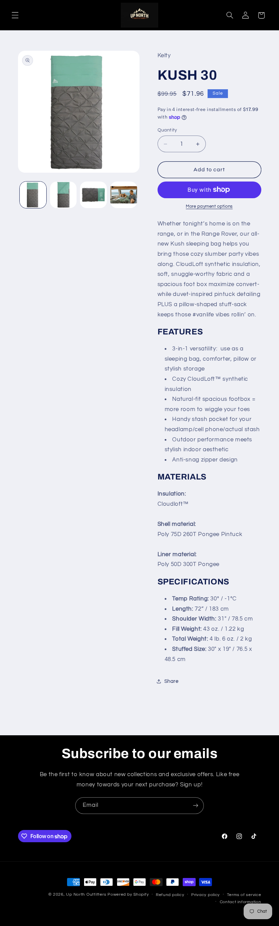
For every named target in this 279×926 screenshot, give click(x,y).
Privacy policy (205, 895)
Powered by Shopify (128, 894)
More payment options (209, 206)
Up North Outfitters (87, 894)
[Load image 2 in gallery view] (63, 195)
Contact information (240, 902)
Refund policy (170, 895)
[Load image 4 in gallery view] (123, 195)
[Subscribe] (195, 805)
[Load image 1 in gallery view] (33, 195)
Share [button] (171, 681)
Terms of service (244, 895)
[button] (15, 15)
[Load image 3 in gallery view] (93, 195)
